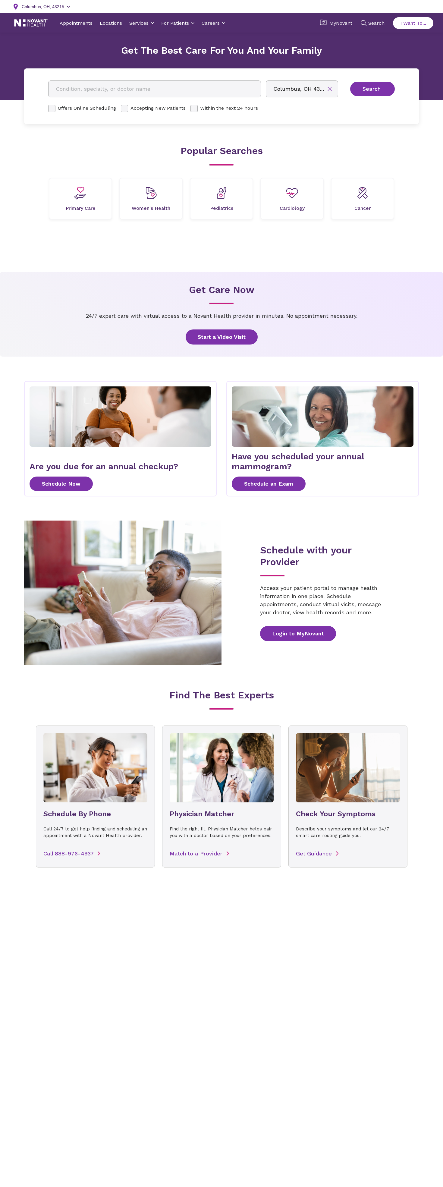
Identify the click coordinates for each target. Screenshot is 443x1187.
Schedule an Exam (268, 483)
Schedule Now (61, 483)
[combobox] (154, 88)
